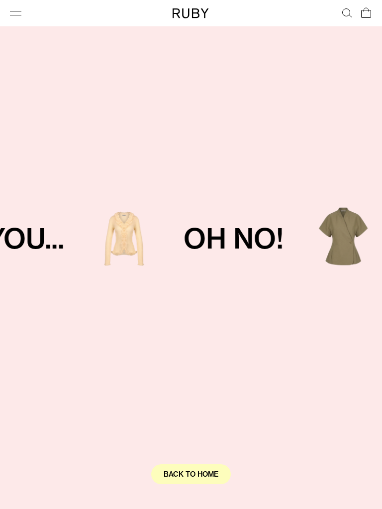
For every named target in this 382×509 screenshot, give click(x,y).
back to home (191, 474)
